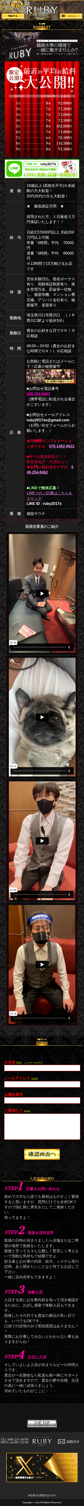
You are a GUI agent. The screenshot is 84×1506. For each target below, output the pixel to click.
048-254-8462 (38, 394)
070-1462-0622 (61, 446)
